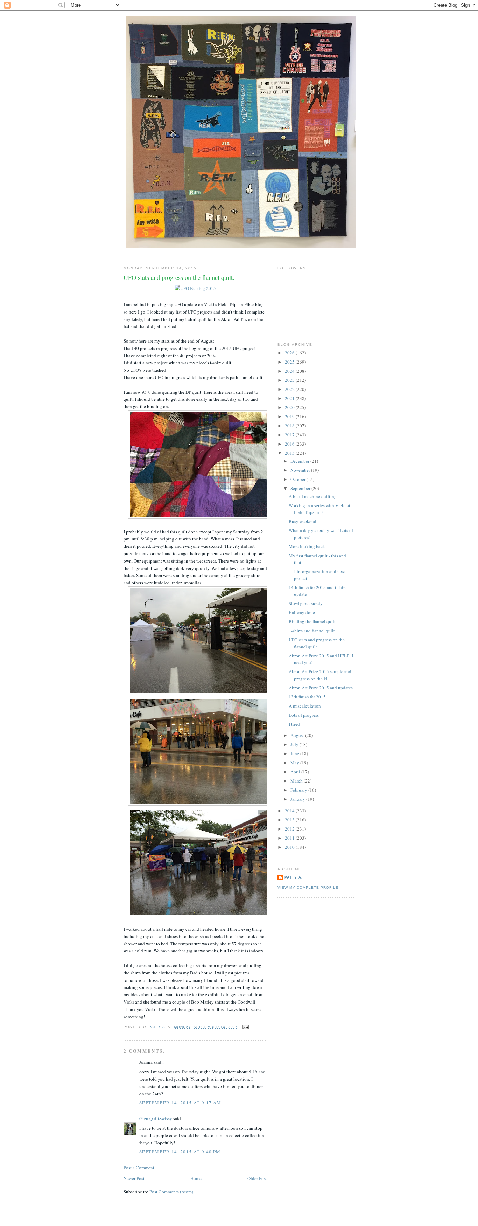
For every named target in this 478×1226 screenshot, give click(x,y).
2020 (290, 407)
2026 (290, 353)
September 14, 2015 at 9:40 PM (180, 1152)
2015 (290, 453)
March (297, 781)
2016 (290, 444)
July (295, 744)
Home (196, 1178)
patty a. (293, 877)
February (299, 790)
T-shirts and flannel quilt (312, 630)
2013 (290, 820)
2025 (290, 362)
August (297, 735)
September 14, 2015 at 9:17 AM (180, 1103)
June (295, 753)
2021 (290, 398)
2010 (290, 847)
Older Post (257, 1178)
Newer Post (134, 1178)
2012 (290, 829)
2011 (290, 838)
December (300, 461)
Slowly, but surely (306, 603)
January (298, 799)
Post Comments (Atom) (171, 1192)
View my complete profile (307, 887)
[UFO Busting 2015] (195, 288)
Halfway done (302, 612)
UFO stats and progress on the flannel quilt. (317, 643)
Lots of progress (304, 715)
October (298, 479)
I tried (294, 724)
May (295, 762)
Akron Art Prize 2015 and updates (321, 687)
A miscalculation (305, 706)
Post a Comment (139, 1167)
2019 (290, 416)
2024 (290, 371)
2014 (290, 810)
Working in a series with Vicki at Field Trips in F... (319, 509)
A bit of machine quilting (313, 496)
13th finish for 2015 (307, 697)
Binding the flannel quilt (312, 621)
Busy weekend (302, 521)
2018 (290, 425)
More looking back (307, 546)
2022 (290, 389)
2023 (290, 380)
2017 (290, 435)
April (295, 772)
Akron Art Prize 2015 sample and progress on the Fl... (320, 675)
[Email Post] (245, 1027)
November (300, 470)
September (300, 488)
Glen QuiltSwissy (155, 1118)
